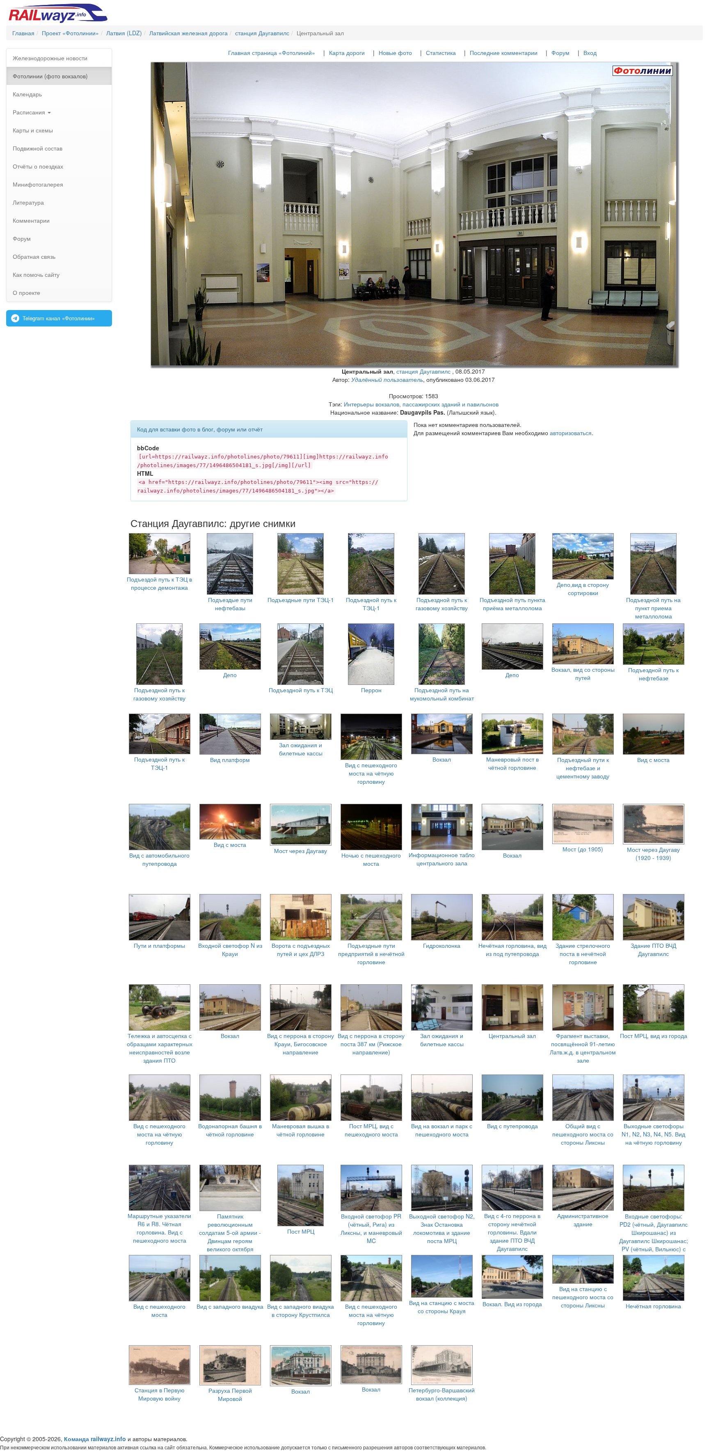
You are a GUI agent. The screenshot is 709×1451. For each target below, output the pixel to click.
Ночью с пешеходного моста (371, 859)
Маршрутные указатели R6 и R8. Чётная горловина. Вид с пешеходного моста (159, 1227)
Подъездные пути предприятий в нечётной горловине (371, 953)
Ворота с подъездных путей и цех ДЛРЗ (301, 949)
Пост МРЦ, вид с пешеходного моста (371, 1130)
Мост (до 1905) (583, 849)
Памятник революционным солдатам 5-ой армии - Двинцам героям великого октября (230, 1232)
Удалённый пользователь (387, 379)
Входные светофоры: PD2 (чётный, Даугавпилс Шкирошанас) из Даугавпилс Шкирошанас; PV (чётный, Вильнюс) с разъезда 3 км (653, 1236)
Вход (590, 52)
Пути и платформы (159, 945)
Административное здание (582, 1219)
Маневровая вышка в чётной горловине (300, 1130)
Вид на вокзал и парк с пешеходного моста (441, 1130)
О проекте (26, 292)
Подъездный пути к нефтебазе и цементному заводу (582, 767)
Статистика (441, 52)
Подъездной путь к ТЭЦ (301, 690)
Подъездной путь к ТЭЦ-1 (371, 603)
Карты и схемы (33, 130)
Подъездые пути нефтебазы (230, 603)
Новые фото (395, 52)
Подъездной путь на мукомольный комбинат (442, 694)
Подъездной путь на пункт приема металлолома (653, 607)
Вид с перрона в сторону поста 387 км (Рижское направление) (371, 1043)
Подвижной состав (37, 148)
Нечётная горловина (653, 1306)
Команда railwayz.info (95, 1439)
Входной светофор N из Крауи (230, 949)
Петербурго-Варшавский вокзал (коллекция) (442, 1394)
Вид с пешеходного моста (159, 1310)
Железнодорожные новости (50, 58)
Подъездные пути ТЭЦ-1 (301, 599)
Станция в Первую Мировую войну (160, 1394)
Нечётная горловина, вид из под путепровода (512, 949)
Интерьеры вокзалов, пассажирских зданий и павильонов (421, 404)
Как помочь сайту (36, 274)
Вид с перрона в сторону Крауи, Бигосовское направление (300, 1043)
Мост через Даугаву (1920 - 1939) (653, 853)
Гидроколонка (441, 945)
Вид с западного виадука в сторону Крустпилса (300, 1310)
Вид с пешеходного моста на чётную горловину (371, 773)
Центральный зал (512, 1035)
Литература (28, 202)
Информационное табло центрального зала (442, 859)
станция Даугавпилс (423, 371)
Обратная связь (34, 256)
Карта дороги (347, 52)
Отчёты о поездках (38, 166)
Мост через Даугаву (300, 850)
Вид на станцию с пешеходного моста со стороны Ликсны (582, 1296)
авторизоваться (571, 433)
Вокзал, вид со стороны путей (583, 673)
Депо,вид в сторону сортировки (583, 588)
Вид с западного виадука (230, 1306)
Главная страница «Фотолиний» (271, 52)
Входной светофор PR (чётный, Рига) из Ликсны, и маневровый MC (371, 1228)
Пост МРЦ (300, 1231)
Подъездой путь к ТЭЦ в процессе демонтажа (159, 583)
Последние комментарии (503, 52)
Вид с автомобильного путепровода (159, 859)
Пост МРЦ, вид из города (653, 1035)
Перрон (371, 690)
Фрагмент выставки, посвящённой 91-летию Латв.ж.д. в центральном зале (583, 1047)
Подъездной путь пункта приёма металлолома (512, 603)
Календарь (27, 94)
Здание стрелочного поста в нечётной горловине (583, 953)
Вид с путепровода (512, 1126)
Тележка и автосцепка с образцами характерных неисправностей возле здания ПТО (159, 1047)
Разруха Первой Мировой (230, 1394)
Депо (230, 675)
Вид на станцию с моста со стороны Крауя (441, 1306)
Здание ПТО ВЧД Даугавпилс (653, 949)
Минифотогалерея (38, 184)
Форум (22, 238)
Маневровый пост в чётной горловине (512, 763)
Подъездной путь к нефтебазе (653, 674)
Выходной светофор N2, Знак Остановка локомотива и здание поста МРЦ (442, 1228)
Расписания (30, 112)
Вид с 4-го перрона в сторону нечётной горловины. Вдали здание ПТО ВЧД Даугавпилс (512, 1232)
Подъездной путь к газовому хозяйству (442, 603)
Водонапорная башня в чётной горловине (230, 1130)
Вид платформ (230, 759)
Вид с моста (653, 759)
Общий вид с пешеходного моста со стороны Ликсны (582, 1134)
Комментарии (31, 220)
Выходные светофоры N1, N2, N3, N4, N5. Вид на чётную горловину (653, 1134)
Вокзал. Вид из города (512, 1304)
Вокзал (441, 759)
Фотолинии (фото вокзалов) (50, 76)
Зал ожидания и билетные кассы (300, 749)
